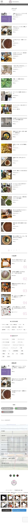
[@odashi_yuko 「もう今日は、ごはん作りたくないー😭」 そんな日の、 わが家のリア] (4, 505)
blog (14, 18)
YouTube (7, 412)
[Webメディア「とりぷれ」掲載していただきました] (6, 382)
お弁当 (13, 339)
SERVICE (6, 449)
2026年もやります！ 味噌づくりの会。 (19, 391)
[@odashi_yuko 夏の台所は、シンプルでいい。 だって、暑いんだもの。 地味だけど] (11, 505)
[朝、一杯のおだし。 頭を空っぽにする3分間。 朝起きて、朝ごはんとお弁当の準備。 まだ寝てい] (24, 498)
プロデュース (4, 440)
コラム (8, 329)
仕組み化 (4, 350)
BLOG (4, 454)
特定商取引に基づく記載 (18, 490)
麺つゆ (8, 356)
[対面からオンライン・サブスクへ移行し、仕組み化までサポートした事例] (6, 370)
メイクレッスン (5, 347)
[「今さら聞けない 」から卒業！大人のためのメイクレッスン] (6, 311)
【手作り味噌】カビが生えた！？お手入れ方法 (18, 272)
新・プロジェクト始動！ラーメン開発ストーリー (19, 296)
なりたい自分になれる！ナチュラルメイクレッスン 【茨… (19, 260)
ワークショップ (14, 347)
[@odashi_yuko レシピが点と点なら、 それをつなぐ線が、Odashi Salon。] (17, 498)
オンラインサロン (5, 339)
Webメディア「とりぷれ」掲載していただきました (19, 379)
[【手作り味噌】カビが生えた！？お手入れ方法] (6, 275)
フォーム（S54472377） (6, 420)
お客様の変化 (14, 327)
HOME (3, 431)
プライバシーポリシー (9, 490)
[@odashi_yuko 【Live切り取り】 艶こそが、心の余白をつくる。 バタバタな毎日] (24, 505)
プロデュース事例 (5, 324)
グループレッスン (20, 339)
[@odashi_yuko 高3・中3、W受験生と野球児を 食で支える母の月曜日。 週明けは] (11, 498)
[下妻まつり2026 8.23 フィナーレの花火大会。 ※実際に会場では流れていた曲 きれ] (4, 498)
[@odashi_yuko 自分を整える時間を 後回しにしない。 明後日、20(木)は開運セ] (17, 505)
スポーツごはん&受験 (6, 327)
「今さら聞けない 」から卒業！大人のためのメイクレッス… (19, 308)
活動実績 (3, 329)
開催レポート (21, 327)
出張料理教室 (15, 350)
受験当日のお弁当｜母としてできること (19, 284)
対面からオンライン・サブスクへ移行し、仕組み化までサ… (19, 367)
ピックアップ (15, 312)
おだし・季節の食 (17, 109)
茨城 (3, 356)
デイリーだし (20, 342)
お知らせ (14, 275)
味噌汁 (3, 353)
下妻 (21, 347)
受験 (22, 350)
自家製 (21, 353)
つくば (13, 342)
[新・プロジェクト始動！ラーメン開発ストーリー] (6, 299)
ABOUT (3, 435)
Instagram (7, 408)
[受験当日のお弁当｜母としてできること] (6, 287)
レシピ (20, 324)
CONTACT (8, 458)
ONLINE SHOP (5, 463)
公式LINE (20, 408)
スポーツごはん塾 (5, 342)
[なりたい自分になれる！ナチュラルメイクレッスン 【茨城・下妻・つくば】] (6, 263)
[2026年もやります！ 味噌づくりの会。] (6, 394)
